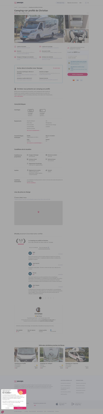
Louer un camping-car (66, 385)
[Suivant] (36, 354)
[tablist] (45, 248)
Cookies (57, 411)
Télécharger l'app (60, 2)
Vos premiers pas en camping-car (65, 388)
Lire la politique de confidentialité (7, 404)
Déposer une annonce (72, 2)
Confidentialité (50, 411)
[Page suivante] (53, 298)
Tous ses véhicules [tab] (44, 247)
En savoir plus (56, 68)
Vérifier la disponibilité (77, 74)
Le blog (26, 411)
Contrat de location (80, 385)
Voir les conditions (31, 182)
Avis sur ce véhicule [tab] (33, 247)
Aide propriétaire (80, 392)
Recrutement (40, 411)
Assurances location (80, 388)
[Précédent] (15, 354)
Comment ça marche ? (66, 383)
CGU (45, 411)
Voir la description (18, 96)
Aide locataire (64, 394)
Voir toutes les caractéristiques (34, 142)
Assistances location (80, 390)
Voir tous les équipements (33, 130)
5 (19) (16, 13)
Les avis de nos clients (66, 391)
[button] (2, 412)
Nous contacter (32, 411)
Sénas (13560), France (24, 13)
